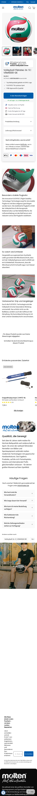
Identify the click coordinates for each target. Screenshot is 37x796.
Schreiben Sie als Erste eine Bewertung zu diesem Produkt (18, 342)
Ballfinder (24, 144)
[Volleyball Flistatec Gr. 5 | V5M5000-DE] (6, 51)
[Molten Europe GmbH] (18, 7)
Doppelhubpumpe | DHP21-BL (14, 398)
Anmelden (29, 754)
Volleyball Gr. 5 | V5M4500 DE (16, 539)
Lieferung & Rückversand (13, 130)
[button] (29, 7)
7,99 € (4, 405)
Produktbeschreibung (12, 121)
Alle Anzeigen (18, 410)
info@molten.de (23, 485)
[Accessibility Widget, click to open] (3, 792)
